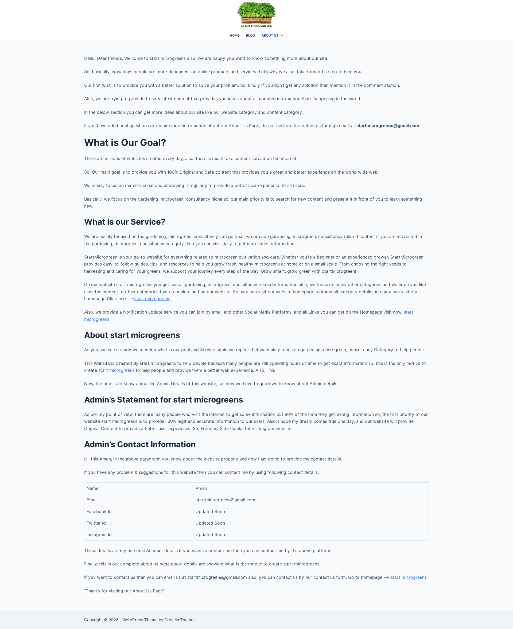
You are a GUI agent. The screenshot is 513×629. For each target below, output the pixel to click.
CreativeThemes (180, 619)
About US (270, 35)
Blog (250, 35)
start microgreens (409, 577)
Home (234, 35)
